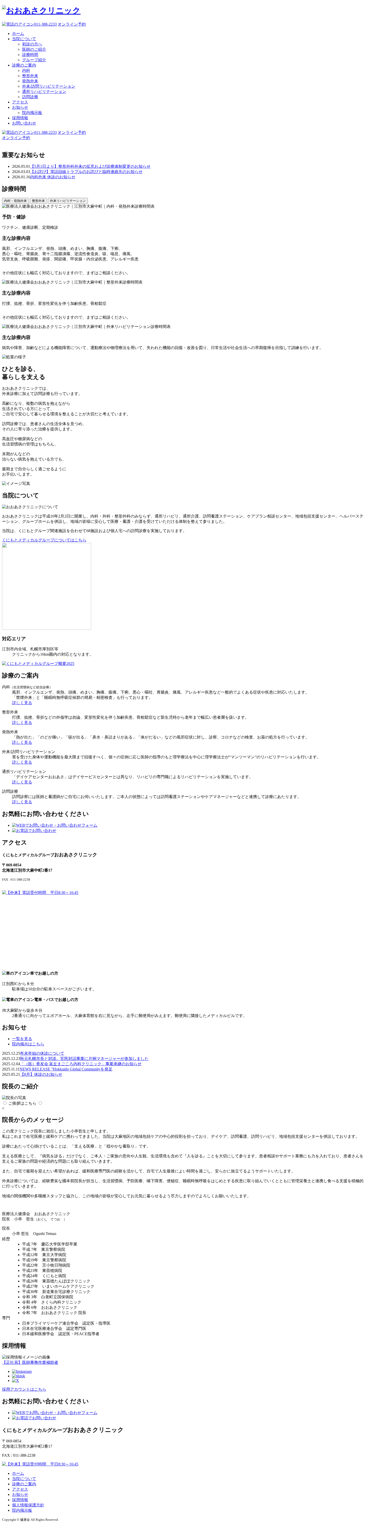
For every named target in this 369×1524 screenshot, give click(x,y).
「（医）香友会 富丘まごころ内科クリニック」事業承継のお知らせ (81, 1064)
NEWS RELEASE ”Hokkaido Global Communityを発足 (66, 1069)
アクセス (20, 102)
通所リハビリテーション (44, 91)
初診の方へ (32, 44)
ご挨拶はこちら (22, 1103)
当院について (24, 39)
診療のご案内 (24, 65)
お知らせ (20, 107)
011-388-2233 (45, 24)
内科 (26, 70)
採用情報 (20, 118)
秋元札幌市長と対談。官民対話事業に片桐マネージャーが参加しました (84, 1058)
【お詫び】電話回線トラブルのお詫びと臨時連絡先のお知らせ (86, 172)
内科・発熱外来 (15, 201)
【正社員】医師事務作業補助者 (30, 1362)
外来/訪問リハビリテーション (48, 86)
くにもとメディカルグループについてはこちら (44, 540)
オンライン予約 (72, 24)
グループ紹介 (34, 60)
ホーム (18, 33)
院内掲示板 (32, 112)
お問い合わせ (24, 123)
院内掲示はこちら (28, 1044)
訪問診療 (30, 97)
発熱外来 (30, 81)
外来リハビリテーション (68, 201)
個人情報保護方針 (28, 1505)
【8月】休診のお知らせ (41, 1074)
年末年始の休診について (42, 1053)
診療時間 (30, 54)
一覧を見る (22, 1039)
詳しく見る (22, 703)
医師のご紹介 (34, 49)
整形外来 (30, 76)
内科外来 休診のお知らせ (52, 177)
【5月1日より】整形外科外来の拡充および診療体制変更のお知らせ (90, 166)
